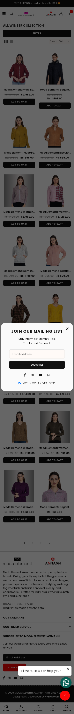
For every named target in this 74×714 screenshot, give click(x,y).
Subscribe (37, 364)
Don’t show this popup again (39, 382)
